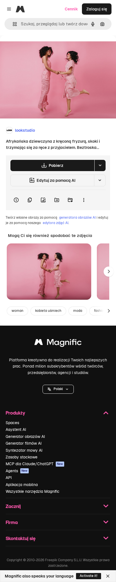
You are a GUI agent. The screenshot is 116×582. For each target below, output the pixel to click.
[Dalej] (109, 271)
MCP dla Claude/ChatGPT (34, 463)
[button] (58, 389)
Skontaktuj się (20, 538)
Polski (58, 389)
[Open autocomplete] (12, 24)
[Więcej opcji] (83, 200)
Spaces (12, 422)
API (9, 477)
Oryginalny (39, 48)
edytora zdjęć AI (55, 223)
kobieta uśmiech (48, 310)
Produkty (15, 413)
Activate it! (88, 576)
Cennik (71, 9)
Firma (12, 522)
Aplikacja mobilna (22, 484)
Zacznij (13, 506)
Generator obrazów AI (25, 436)
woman (17, 310)
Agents (17, 470)
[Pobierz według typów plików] (100, 165)
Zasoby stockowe (21, 457)
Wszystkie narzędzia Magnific (32, 491)
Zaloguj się (96, 9)
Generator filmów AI (24, 443)
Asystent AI (16, 429)
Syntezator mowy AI (24, 450)
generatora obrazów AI (77, 217)
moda (77, 310)
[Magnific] (58, 343)
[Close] (107, 576)
